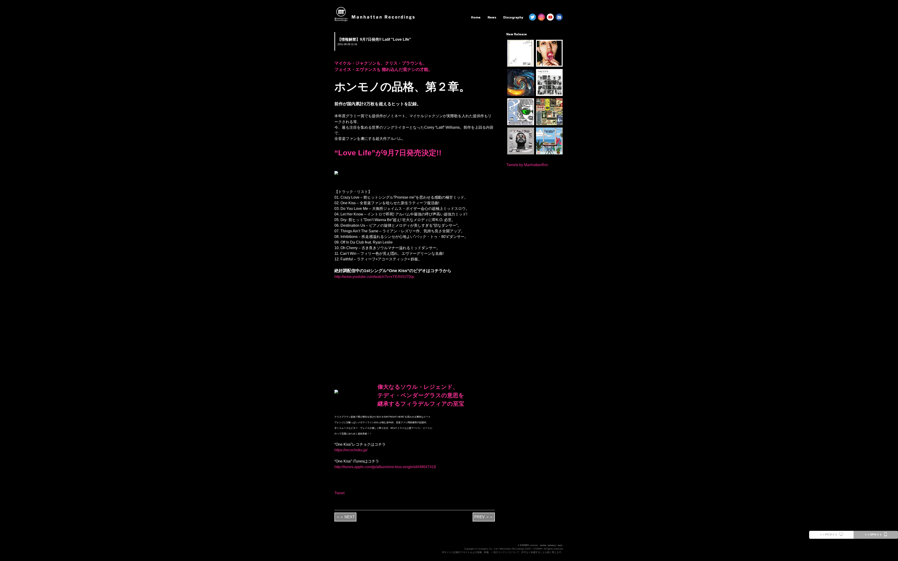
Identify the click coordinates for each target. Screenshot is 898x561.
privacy (552, 545)
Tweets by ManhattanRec (527, 165)
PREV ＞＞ (483, 517)
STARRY (524, 545)
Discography (513, 17)
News (492, 17)
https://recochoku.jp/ (350, 450)
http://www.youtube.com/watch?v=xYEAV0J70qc (374, 277)
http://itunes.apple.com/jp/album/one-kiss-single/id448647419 (385, 467)
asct (560, 545)
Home (476, 17)
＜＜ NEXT (345, 517)
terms (543, 545)
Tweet (339, 493)
